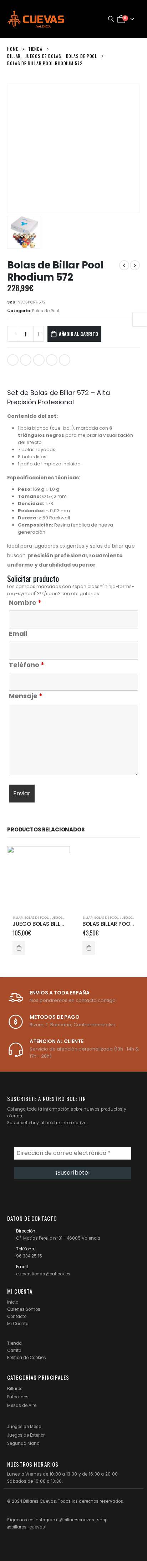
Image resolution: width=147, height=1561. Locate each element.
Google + (51, 360)
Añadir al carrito (78, 333)
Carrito (14, 1350)
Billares (14, 1389)
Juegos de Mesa (24, 1426)
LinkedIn (39, 360)
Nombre (25, 602)
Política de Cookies (26, 1357)
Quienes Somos (23, 1309)
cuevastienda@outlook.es (43, 1274)
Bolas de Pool (45, 310)
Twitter (25, 360)
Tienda (14, 1343)
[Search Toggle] (110, 19)
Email (64, 360)
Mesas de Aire (21, 1405)
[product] (38, 877)
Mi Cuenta (18, 1324)
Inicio (12, 1302)
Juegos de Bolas (64, 917)
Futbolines (18, 1397)
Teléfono (26, 664)
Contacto (16, 1316)
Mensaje (25, 696)
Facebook (13, 360)
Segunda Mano (23, 1443)
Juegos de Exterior (26, 1435)
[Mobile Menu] (92, 19)
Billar (17, 917)
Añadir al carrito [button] (18, 948)
